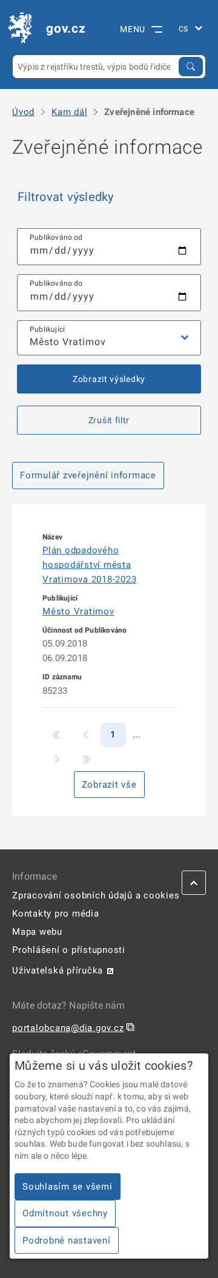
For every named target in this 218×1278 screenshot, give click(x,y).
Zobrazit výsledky (109, 379)
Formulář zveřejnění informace (88, 475)
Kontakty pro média (55, 913)
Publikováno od (56, 237)
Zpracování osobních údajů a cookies (95, 895)
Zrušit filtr (109, 420)
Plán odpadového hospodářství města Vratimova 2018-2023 (89, 565)
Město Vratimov (78, 611)
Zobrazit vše (109, 784)
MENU (132, 29)
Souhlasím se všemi (67, 1186)
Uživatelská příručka (57, 970)
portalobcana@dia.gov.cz (68, 1028)
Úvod (23, 112)
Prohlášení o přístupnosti (68, 949)
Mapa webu (37, 931)
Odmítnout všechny (65, 1213)
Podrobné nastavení (66, 1240)
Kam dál (69, 112)
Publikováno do (56, 283)
